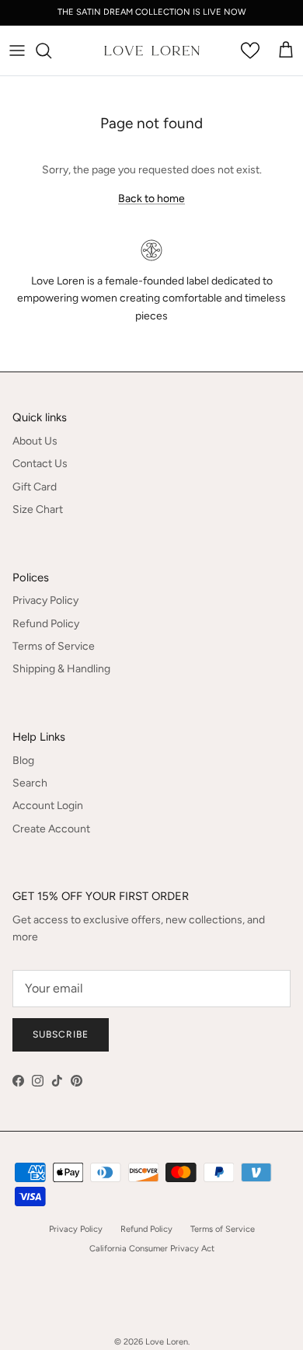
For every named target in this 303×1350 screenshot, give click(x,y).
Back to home (151, 198)
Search (29, 783)
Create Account (51, 828)
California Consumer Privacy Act (151, 1249)
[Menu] (17, 50)
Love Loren (166, 1342)
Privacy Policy (45, 600)
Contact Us (40, 463)
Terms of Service (53, 646)
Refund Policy (45, 623)
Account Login (47, 805)
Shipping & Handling (61, 668)
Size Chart (37, 509)
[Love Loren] (151, 51)
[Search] (51, 50)
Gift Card (34, 487)
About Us (34, 441)
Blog (23, 760)
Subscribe (61, 1034)
